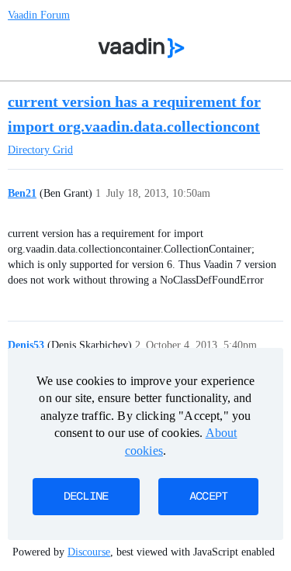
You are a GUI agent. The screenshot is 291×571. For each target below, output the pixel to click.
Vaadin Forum (39, 15)
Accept (208, 496)
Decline (86, 496)
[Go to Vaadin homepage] (141, 48)
